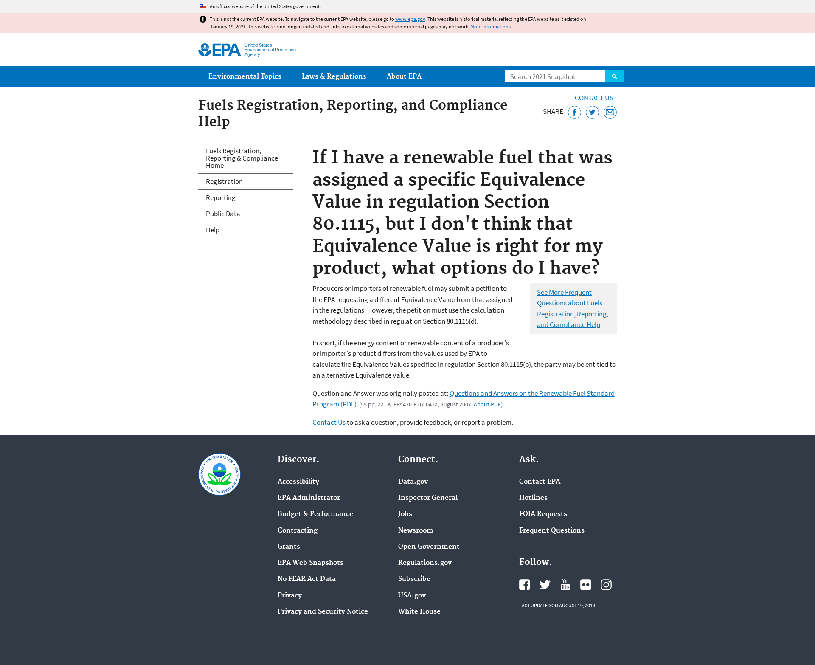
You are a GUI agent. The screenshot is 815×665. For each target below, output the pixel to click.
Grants (289, 547)
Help (212, 229)
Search (614, 76)
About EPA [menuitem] (404, 77)
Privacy (290, 596)
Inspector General (428, 498)
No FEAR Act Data (307, 579)
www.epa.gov (410, 19)
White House (419, 612)
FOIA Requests (543, 514)
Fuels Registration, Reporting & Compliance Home (242, 158)
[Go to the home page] (219, 49)
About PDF (487, 404)
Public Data (223, 213)
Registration (224, 181)
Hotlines (533, 498)
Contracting (298, 531)
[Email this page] (610, 112)
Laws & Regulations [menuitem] (334, 77)
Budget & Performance (315, 514)
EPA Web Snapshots (310, 563)
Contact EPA (539, 482)
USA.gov (412, 596)
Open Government (429, 547)
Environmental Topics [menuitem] (244, 77)
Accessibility (298, 482)
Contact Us (594, 97)
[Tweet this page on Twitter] (592, 112)
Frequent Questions (552, 531)
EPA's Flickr (585, 584)
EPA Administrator (309, 498)
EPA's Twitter (545, 584)
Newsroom (415, 531)
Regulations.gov (425, 563)
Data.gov (413, 482)
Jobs (405, 514)
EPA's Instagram (606, 584)
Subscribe (414, 579)
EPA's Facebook (524, 584)
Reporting (221, 197)
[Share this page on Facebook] (574, 112)
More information (489, 26)
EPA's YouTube (565, 584)
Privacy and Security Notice (323, 612)
